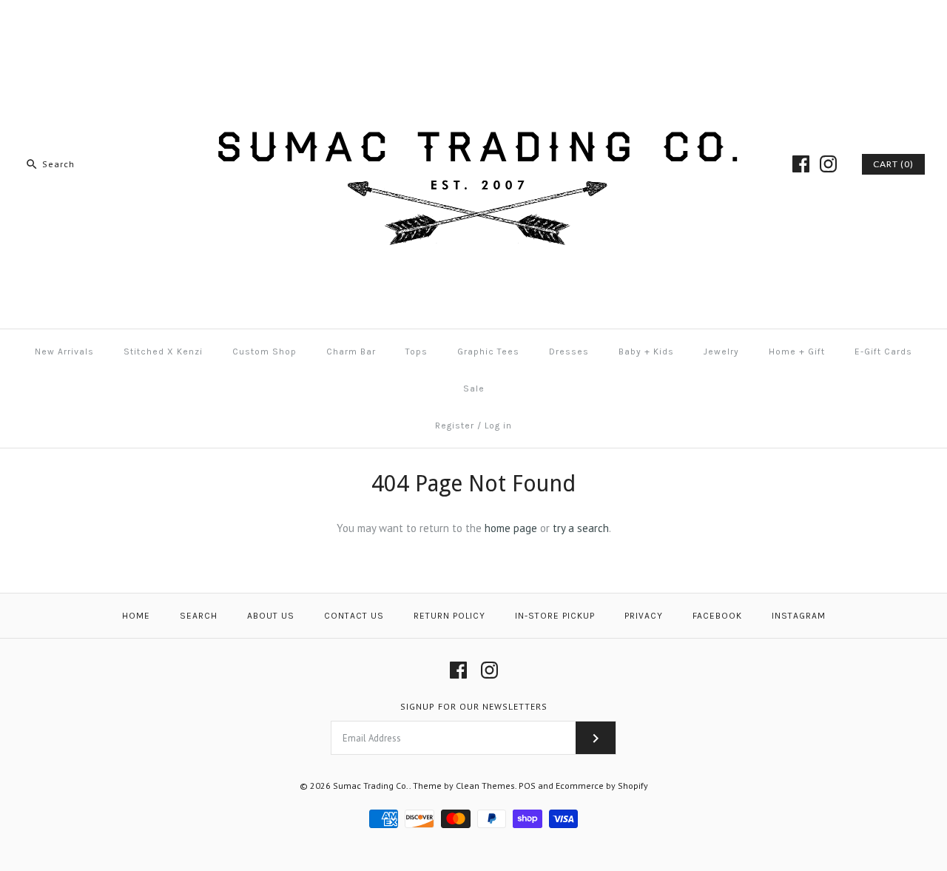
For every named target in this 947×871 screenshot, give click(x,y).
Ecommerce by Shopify (602, 785)
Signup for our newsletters (473, 706)
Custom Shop (264, 351)
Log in (498, 425)
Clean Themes (485, 785)
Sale (474, 388)
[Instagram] (828, 163)
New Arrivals (64, 351)
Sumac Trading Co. (371, 785)
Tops (416, 351)
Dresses (569, 351)
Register (454, 425)
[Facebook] (800, 163)
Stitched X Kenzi (163, 351)
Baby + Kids (646, 351)
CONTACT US (354, 616)
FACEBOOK (717, 616)
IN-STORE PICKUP (555, 616)
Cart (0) (893, 163)
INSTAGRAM (799, 616)
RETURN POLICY (449, 616)
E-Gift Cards (883, 351)
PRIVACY (643, 616)
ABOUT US (270, 616)
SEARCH (199, 616)
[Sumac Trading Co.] (473, 23)
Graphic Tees (488, 351)
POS (527, 785)
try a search (581, 528)
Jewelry (721, 351)
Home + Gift (797, 351)
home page (511, 528)
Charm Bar (351, 351)
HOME (136, 616)
